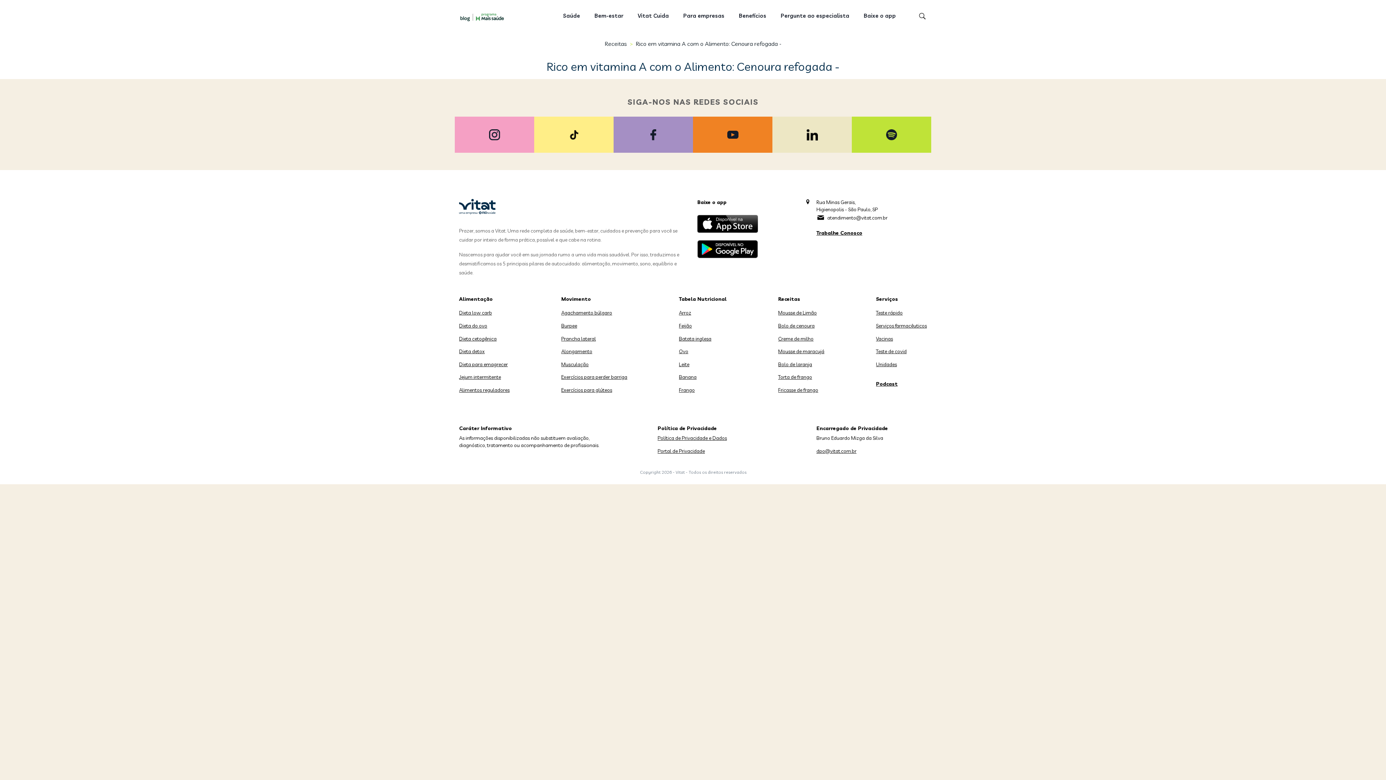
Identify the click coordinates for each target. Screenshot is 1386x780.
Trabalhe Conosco (839, 233)
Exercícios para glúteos (586, 390)
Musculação (575, 364)
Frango (687, 390)
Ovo (683, 351)
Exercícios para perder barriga (594, 377)
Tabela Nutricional (703, 299)
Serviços (887, 299)
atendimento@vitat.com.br (857, 217)
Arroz (685, 312)
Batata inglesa (695, 338)
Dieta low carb (475, 312)
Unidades (886, 364)
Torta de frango (795, 377)
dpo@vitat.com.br (836, 451)
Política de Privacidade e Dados (692, 438)
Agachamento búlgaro (586, 312)
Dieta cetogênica (478, 338)
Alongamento (576, 351)
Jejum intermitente (480, 377)
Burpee (569, 325)
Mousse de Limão (797, 312)
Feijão (685, 325)
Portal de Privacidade (681, 451)
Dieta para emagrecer (483, 364)
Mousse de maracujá (801, 351)
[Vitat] (483, 17)
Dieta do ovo (473, 325)
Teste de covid (891, 351)
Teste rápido (889, 312)
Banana (688, 377)
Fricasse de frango (798, 390)
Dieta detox (472, 351)
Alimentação (476, 299)
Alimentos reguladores (484, 390)
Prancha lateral (578, 338)
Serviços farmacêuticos (901, 325)
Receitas (616, 43)
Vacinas (884, 338)
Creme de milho (796, 338)
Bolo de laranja (795, 364)
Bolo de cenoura (796, 325)
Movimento (576, 299)
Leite (684, 364)
